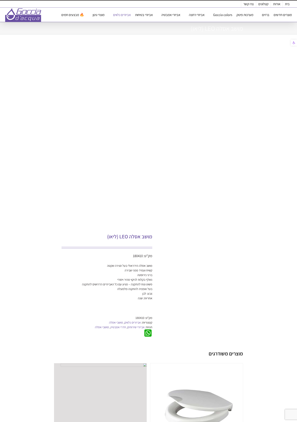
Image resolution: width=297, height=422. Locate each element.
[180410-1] (104, 135)
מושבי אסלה (116, 322)
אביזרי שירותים (136, 327)
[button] (294, 43)
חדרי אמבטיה (118, 327)
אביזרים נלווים (132, 322)
